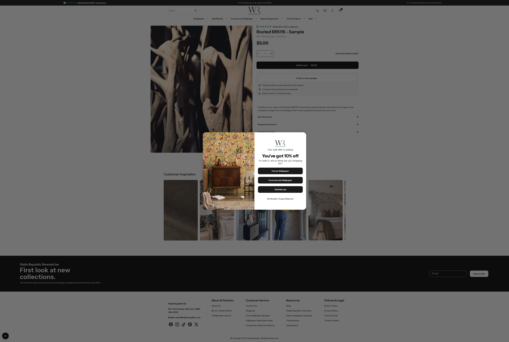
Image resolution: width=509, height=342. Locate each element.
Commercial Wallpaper (280, 180)
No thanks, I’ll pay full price (280, 198)
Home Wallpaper (280, 171)
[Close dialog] (303, 136)
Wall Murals (280, 189)
